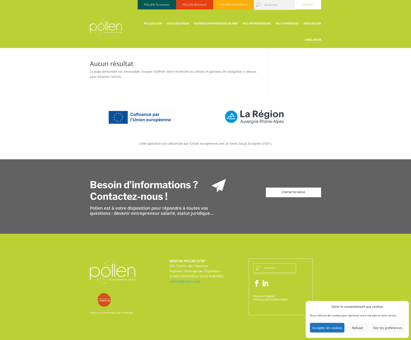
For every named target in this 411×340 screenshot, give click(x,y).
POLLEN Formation (157, 4)
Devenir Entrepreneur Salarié (216, 23)
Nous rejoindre (178, 23)
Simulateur (313, 40)
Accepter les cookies (327, 328)
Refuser (357, 328)
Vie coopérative (287, 23)
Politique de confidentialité (270, 299)
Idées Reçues (312, 23)
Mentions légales (264, 296)
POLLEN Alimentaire (233, 4)
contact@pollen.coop (184, 281)
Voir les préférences (387, 328)
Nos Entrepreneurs (257, 23)
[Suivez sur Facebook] (256, 283)
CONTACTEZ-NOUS (293, 192)
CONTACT (308, 4)
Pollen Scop (153, 23)
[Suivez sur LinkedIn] (265, 283)
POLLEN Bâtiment (195, 4)
